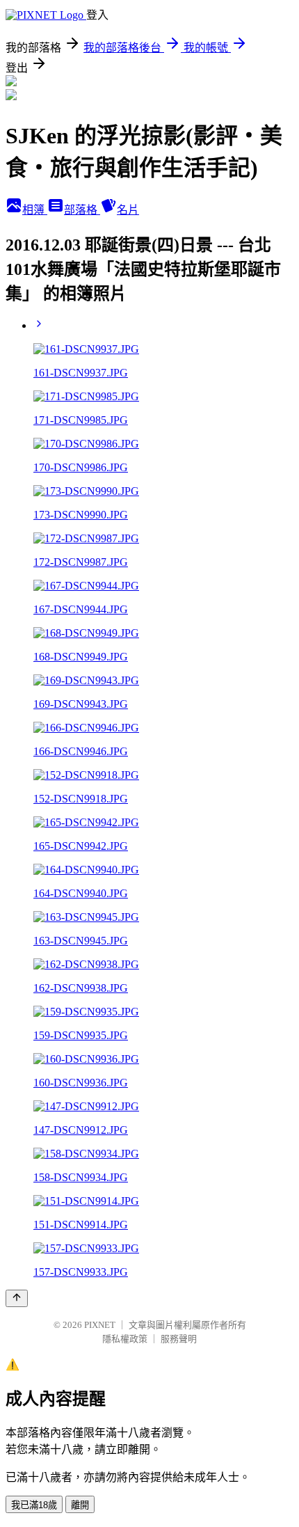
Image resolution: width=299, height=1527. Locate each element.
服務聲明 (179, 1339)
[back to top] (17, 1298)
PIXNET (99, 1325)
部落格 (82, 210)
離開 (80, 1505)
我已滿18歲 (34, 1505)
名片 (128, 210)
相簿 (34, 210)
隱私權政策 (124, 1339)
